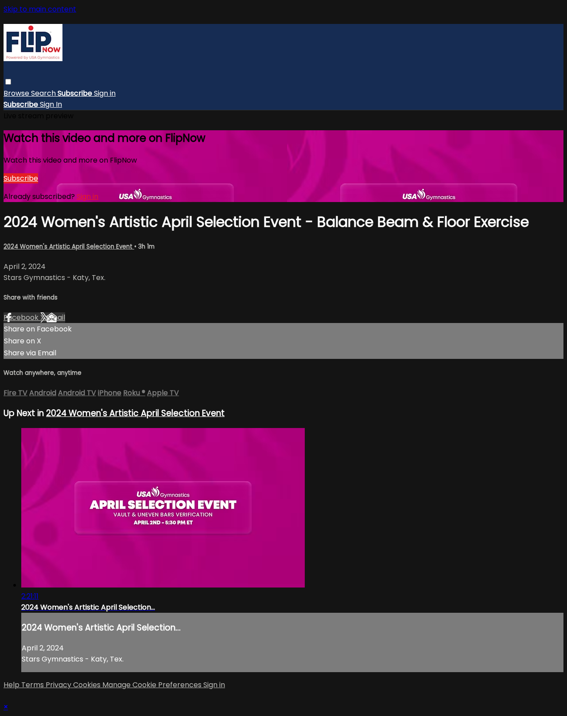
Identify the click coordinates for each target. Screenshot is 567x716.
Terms (33, 685)
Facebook (22, 317)
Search (44, 93)
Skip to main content (40, 9)
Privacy (59, 685)
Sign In (51, 104)
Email (56, 317)
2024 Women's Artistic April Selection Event (69, 246)
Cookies (87, 685)
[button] (8, 82)
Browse (17, 93)
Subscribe (21, 178)
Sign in (105, 93)
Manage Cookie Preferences (152, 685)
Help (12, 685)
